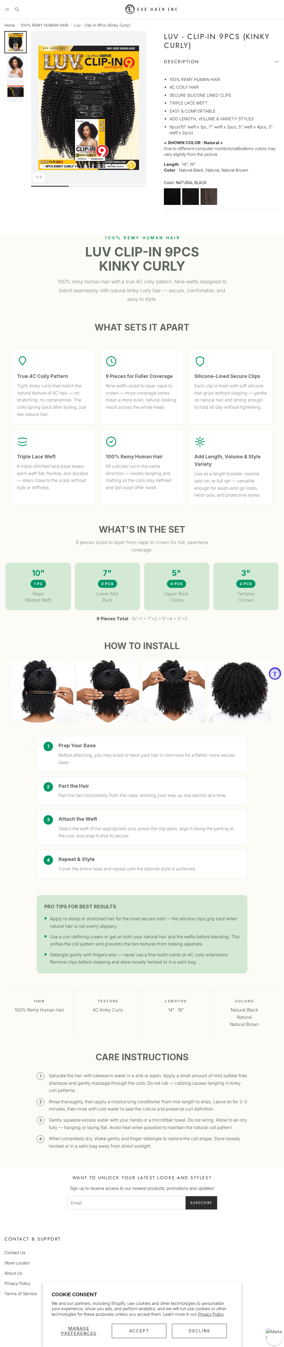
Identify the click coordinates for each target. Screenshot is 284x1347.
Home (9, 25)
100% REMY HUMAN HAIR (45, 25)
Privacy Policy (211, 1314)
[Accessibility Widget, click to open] (275, 673)
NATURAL (190, 196)
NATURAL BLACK (172, 196)
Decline (199, 1330)
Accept (139, 1330)
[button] (7, 9)
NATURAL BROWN (209, 196)
